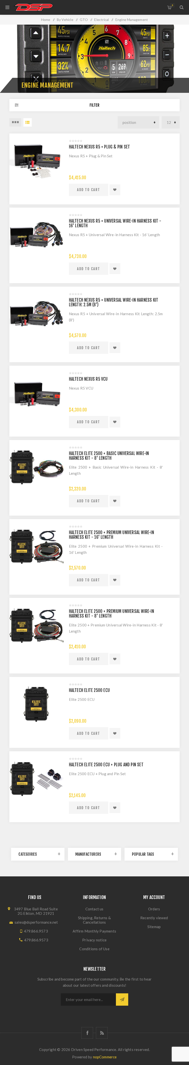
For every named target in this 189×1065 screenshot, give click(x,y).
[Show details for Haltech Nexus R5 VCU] (36, 393)
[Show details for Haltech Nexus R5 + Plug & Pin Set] (36, 160)
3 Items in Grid (15, 122)
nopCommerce (105, 1057)
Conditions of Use (94, 949)
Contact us (94, 909)
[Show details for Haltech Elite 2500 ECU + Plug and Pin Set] (36, 778)
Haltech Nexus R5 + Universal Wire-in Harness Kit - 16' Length (115, 223)
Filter (94, 105)
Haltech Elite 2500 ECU (89, 690)
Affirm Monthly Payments (94, 931)
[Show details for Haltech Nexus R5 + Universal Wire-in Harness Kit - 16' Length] (36, 235)
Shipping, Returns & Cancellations (94, 920)
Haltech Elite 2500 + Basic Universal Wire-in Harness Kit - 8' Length (109, 456)
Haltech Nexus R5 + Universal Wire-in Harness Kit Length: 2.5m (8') (113, 302)
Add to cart (88, 190)
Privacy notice (94, 940)
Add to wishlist (115, 189)
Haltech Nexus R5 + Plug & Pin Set (99, 146)
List (27, 122)
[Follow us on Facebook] (87, 1033)
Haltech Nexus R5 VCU (88, 379)
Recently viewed (154, 918)
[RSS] (102, 1033)
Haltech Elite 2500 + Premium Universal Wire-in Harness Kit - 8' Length (111, 614)
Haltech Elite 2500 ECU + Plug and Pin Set (106, 764)
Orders (154, 909)
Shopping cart (172, 5)
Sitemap (154, 926)
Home (45, 19)
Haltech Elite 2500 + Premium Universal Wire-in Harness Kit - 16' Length (111, 535)
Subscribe (122, 999)
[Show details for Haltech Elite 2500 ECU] (36, 704)
